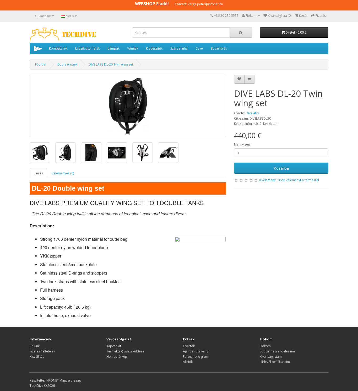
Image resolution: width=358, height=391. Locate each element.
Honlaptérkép (116, 356)
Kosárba (281, 168)
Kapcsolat (113, 346)
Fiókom (265, 346)
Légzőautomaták (87, 48)
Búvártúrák (219, 48)
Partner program (195, 356)
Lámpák (114, 48)
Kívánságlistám (271, 356)
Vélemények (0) (63, 173)
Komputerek (58, 48)
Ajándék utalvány (195, 351)
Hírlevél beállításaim (275, 362)
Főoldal (40, 64)
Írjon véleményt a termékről (298, 180)
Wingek (132, 48)
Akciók (188, 362)
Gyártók (189, 346)
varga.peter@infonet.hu (205, 4)
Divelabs (252, 113)
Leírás (38, 173)
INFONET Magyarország (63, 380)
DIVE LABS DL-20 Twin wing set (111, 64)
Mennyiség (242, 144)
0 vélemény (267, 180)
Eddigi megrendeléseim (277, 351)
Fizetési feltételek (42, 351)
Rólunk (35, 346)
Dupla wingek (67, 64)
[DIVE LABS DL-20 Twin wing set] (128, 106)
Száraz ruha (179, 48)
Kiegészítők (154, 48)
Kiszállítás (37, 356)
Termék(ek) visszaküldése (125, 351)
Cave (199, 48)
